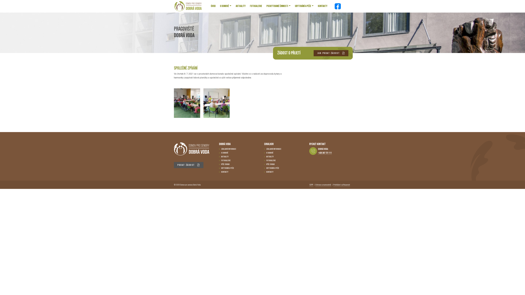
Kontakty (224, 172)
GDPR (311, 184)
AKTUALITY (241, 6)
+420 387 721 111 (325, 152)
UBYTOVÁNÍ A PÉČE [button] (303, 6)
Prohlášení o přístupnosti (341, 184)
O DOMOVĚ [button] (224, 6)
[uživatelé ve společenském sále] (187, 103)
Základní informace (228, 149)
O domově (224, 153)
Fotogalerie (226, 160)
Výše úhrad (225, 164)
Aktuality (225, 156)
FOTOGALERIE (256, 6)
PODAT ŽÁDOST (186, 165)
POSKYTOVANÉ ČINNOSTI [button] (277, 6)
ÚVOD (213, 6)
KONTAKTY (322, 6)
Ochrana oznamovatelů (323, 184)
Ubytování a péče (227, 168)
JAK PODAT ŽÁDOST (329, 53)
